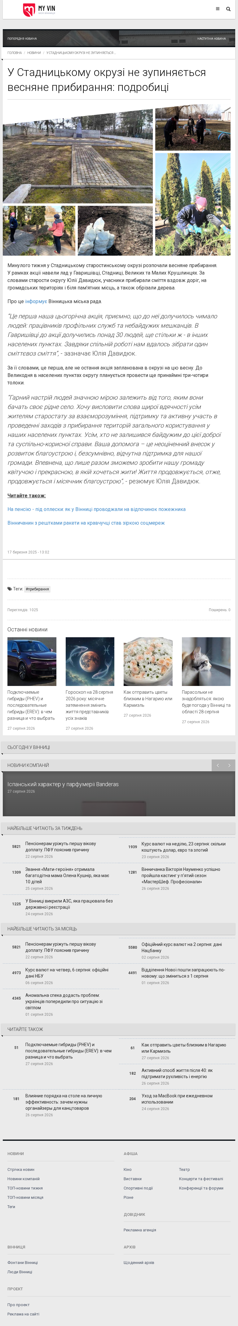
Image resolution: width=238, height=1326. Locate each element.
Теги (11, 1206)
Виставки (133, 1178)
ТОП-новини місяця (25, 1197)
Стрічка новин (20, 1169)
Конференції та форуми (201, 1188)
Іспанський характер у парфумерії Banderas (63, 784)
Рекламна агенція (140, 1230)
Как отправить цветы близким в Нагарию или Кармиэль (148, 699)
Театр (184, 1169)
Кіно (128, 1169)
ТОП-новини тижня (25, 1188)
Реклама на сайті (23, 1314)
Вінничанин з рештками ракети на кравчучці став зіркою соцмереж (86, 523)
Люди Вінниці (19, 1272)
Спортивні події (138, 1188)
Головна (14, 53)
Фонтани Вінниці (22, 1262)
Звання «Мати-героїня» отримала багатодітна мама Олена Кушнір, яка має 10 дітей (67, 875)
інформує (36, 301)
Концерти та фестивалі (201, 1178)
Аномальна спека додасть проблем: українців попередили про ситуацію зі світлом (64, 1001)
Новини (34, 53)
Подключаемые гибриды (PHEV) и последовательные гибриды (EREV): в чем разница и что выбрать (31, 705)
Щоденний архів (139, 1262)
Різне (128, 1197)
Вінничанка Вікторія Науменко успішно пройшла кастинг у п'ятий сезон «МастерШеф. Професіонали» (181, 875)
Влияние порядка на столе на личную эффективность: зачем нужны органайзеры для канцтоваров (63, 1102)
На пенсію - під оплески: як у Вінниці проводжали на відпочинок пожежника (97, 509)
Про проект (18, 1304)
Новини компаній (23, 1178)
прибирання (38, 589)
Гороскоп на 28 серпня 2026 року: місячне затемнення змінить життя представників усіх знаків (89, 705)
